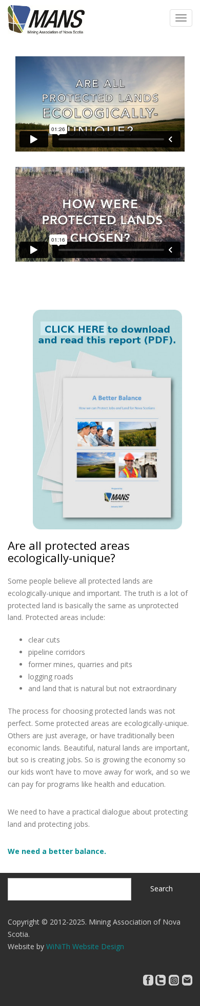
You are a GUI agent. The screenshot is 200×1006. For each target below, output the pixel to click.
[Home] (46, 19)
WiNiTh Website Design (85, 946)
